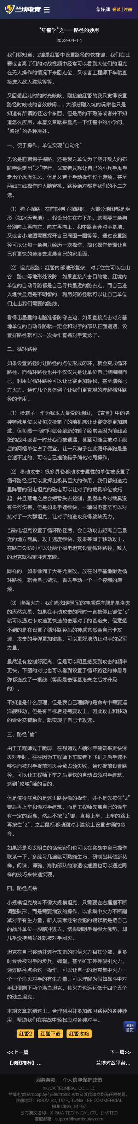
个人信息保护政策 (82, 1079)
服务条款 (46, 1079)
